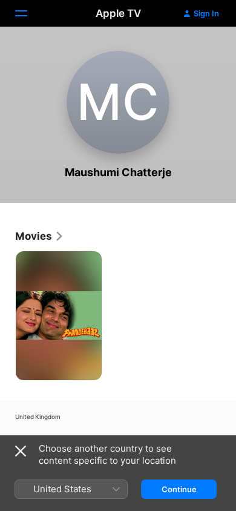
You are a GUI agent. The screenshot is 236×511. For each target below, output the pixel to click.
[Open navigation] (28, 13)
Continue (179, 489)
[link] (39, 236)
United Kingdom (38, 417)
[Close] (20, 451)
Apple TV (118, 13)
